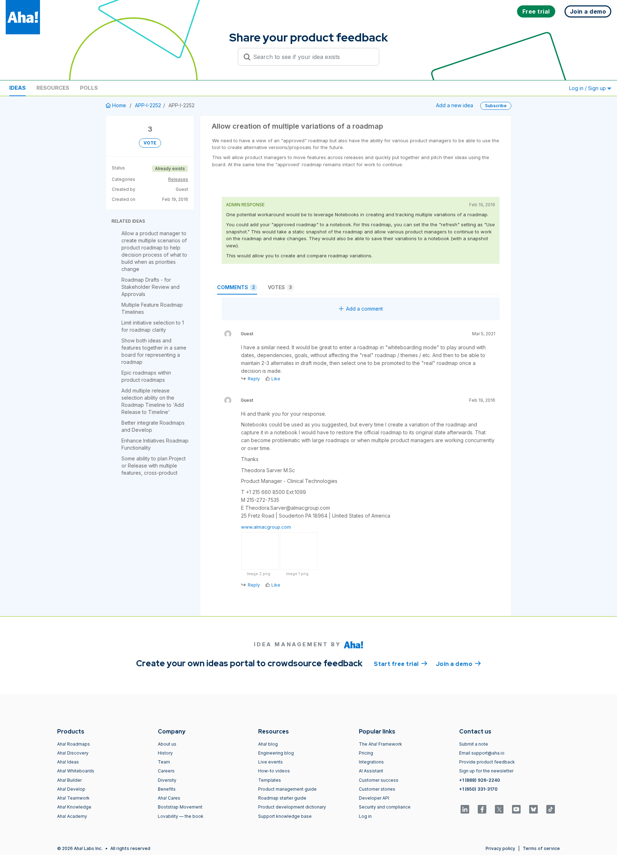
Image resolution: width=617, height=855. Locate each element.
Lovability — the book (181, 816)
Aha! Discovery (73, 753)
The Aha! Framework (380, 744)
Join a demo (458, 664)
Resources (52, 87)
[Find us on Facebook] (482, 809)
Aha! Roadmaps (73, 744)
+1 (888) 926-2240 (479, 780)
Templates (269, 780)
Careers (166, 771)
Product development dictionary (292, 807)
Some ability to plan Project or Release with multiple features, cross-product (153, 465)
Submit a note (473, 744)
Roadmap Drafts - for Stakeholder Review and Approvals (150, 287)
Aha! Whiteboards (75, 771)
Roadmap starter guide (282, 798)
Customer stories (377, 789)
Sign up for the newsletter (486, 771)
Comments (236, 287)
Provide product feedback (487, 762)
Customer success (378, 780)
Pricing (366, 753)
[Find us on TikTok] (550, 809)
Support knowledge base (285, 816)
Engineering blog (276, 753)
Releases (178, 179)
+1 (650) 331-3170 (478, 789)
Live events (270, 762)
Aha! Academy (72, 816)
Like (275, 378)
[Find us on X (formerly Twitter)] (499, 809)
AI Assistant (371, 771)
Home (119, 105)
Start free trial (400, 664)
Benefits (167, 789)
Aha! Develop (71, 789)
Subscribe (496, 105)
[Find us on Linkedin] (465, 809)
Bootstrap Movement (180, 807)
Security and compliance (385, 807)
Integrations (371, 762)
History (165, 753)
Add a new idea (454, 105)
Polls (89, 87)
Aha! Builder (69, 780)
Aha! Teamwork (73, 798)
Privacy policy (500, 848)
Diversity (167, 780)
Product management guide (287, 789)
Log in (365, 816)
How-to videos (274, 771)
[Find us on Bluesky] (533, 809)
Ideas (17, 87)
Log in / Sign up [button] (588, 88)
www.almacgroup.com (266, 527)
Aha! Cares (169, 798)
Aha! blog (268, 744)
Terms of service (541, 848)
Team (164, 762)
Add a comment (364, 309)
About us (167, 744)
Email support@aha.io (482, 753)
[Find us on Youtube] (516, 809)
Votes (280, 287)
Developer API (374, 798)
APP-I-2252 (148, 105)
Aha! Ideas (68, 762)
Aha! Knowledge (74, 807)
